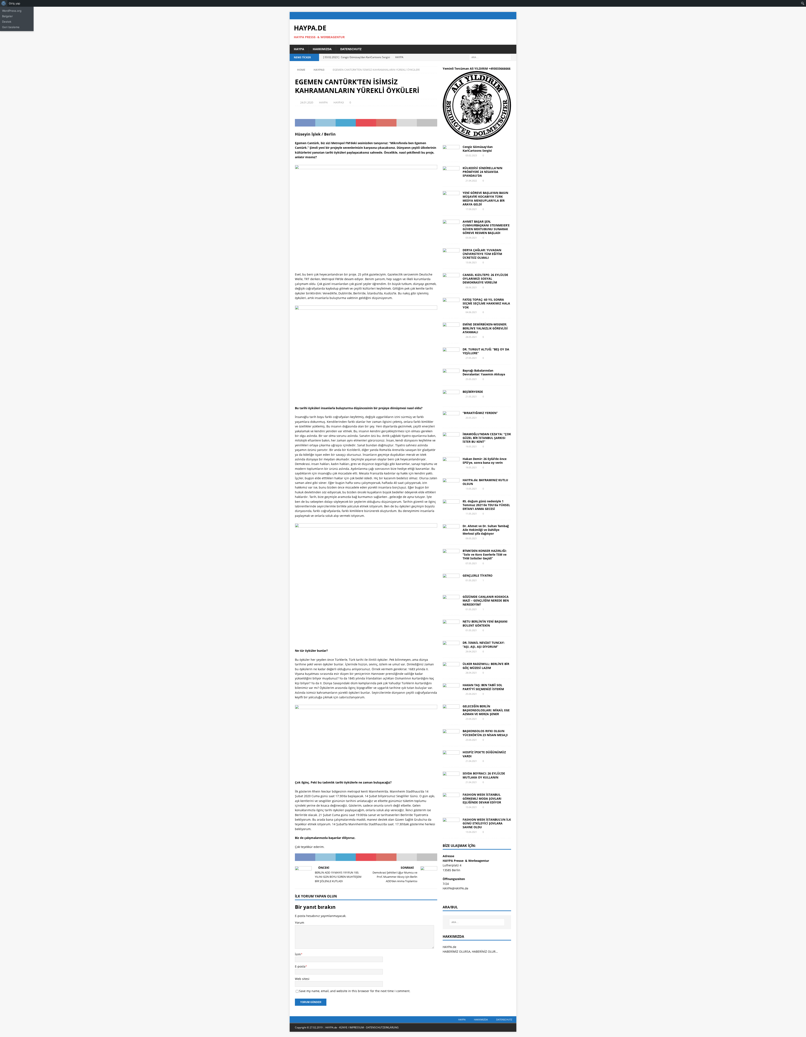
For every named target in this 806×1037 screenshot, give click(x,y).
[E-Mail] (512, 15)
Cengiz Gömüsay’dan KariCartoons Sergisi (478, 149)
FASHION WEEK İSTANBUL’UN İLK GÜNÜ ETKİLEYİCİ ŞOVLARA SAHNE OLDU (487, 823)
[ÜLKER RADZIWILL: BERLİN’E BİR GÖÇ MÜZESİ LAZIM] (451, 668)
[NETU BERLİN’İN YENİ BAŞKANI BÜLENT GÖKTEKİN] (451, 626)
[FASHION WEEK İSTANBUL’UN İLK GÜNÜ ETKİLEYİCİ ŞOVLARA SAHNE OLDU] (451, 824)
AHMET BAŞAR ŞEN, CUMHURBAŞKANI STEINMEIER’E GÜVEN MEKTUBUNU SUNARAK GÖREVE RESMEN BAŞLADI (486, 227)
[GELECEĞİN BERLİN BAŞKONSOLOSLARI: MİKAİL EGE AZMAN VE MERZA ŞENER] (451, 710)
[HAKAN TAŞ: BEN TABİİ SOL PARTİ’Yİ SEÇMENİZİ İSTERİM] (451, 689)
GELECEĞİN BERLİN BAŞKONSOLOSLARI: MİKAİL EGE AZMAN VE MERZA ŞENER (486, 710)
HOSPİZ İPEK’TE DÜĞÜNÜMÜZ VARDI (484, 754)
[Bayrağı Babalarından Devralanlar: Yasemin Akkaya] (451, 375)
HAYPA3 (339, 102)
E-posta (300, 966)
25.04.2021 (471, 693)
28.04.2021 (471, 672)
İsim (298, 954)
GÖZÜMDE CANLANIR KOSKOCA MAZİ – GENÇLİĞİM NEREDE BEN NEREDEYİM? (486, 600)
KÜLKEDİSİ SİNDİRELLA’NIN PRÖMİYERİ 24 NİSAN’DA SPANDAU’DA (482, 172)
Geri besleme (11, 27)
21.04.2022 (471, 180)
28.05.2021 (471, 336)
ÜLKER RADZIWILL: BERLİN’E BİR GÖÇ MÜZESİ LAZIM (486, 666)
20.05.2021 (471, 417)
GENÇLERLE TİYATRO (477, 575)
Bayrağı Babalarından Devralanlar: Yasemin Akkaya (484, 372)
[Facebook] (488, 15)
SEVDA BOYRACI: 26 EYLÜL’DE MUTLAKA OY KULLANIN (484, 775)
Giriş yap (14, 3)
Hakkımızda (322, 49)
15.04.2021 (471, 807)
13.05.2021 (471, 488)
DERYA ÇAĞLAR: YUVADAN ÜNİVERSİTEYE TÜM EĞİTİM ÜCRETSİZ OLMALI (482, 254)
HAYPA (299, 49)
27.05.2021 (471, 357)
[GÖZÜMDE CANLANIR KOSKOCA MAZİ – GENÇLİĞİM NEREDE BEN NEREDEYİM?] (451, 601)
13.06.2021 (471, 262)
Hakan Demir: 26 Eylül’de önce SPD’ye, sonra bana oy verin (484, 461)
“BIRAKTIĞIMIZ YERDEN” (480, 413)
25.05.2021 (471, 379)
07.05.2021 (471, 563)
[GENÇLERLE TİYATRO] (451, 580)
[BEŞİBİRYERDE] (451, 396)
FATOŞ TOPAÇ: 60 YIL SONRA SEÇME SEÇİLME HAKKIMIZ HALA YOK (486, 303)
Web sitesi (302, 979)
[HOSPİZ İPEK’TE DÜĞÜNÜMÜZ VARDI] (451, 756)
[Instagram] (504, 15)
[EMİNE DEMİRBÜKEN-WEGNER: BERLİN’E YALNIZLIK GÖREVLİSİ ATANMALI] (451, 329)
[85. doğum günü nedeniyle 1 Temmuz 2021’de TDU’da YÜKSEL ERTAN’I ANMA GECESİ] (451, 505)
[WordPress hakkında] (3, 3)
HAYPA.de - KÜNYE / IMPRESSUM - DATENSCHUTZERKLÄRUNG (362, 1027)
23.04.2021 (471, 718)
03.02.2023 (471, 155)
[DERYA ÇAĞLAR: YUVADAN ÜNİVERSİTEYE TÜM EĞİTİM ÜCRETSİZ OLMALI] (451, 254)
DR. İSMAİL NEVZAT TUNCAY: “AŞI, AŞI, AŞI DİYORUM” (484, 644)
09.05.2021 (471, 538)
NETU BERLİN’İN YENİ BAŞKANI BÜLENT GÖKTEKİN (485, 623)
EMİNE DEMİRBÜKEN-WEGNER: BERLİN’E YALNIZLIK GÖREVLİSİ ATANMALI (485, 328)
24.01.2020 (306, 102)
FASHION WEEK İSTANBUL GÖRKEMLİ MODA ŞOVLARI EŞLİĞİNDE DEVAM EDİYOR (482, 798)
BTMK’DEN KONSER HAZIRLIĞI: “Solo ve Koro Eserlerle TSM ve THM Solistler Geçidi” (485, 554)
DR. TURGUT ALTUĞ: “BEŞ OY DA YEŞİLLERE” (486, 351)
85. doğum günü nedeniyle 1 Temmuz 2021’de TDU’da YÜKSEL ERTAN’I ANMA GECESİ (486, 505)
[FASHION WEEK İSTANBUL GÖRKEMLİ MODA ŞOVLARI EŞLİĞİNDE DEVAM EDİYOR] (451, 799)
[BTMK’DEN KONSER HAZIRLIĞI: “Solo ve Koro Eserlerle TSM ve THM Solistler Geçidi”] (451, 555)
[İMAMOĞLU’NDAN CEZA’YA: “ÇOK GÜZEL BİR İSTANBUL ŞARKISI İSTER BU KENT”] (451, 438)
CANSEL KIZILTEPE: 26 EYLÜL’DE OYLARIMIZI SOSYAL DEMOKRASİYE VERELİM (485, 278)
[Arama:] (490, 57)
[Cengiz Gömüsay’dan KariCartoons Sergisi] (451, 151)
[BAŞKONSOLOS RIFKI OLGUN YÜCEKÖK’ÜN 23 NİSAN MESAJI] (451, 735)
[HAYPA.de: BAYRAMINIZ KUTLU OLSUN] (451, 484)
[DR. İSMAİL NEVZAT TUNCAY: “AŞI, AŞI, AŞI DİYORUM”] (451, 647)
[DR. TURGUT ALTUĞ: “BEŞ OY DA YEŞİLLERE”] (451, 353)
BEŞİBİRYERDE (473, 392)
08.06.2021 (471, 287)
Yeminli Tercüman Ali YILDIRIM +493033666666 (476, 69)
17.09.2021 (471, 209)
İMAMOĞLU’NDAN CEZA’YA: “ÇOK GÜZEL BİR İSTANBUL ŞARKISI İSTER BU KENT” (487, 438)
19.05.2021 (471, 446)
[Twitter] (496, 15)
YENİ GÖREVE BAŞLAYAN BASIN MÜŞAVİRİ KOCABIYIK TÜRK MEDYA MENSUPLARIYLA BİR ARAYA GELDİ (485, 198)
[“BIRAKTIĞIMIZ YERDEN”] (451, 417)
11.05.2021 (471, 513)
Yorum (299, 923)
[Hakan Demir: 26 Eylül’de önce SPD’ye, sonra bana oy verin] (451, 463)
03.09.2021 (471, 237)
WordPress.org (11, 10)
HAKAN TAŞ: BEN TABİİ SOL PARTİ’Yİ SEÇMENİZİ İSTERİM (483, 687)
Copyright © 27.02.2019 (309, 1027)
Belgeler (7, 16)
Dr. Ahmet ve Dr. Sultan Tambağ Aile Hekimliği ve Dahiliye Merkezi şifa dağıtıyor (486, 529)
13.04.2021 (471, 831)
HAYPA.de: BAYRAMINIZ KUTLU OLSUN (485, 482)
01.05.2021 (471, 580)
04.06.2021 (471, 312)
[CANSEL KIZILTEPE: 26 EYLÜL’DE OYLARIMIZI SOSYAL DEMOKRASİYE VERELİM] (451, 279)
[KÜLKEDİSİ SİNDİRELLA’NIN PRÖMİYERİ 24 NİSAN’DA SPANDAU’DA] (451, 172)
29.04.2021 (471, 651)
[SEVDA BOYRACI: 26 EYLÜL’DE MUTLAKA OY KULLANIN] (451, 778)
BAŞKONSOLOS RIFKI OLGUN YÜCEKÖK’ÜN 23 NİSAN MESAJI (485, 733)
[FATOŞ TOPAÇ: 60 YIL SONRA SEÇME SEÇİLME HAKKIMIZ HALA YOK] (451, 304)
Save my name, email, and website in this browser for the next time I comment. (354, 991)
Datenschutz (350, 49)
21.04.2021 (471, 761)
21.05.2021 (471, 396)
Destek (6, 21)
